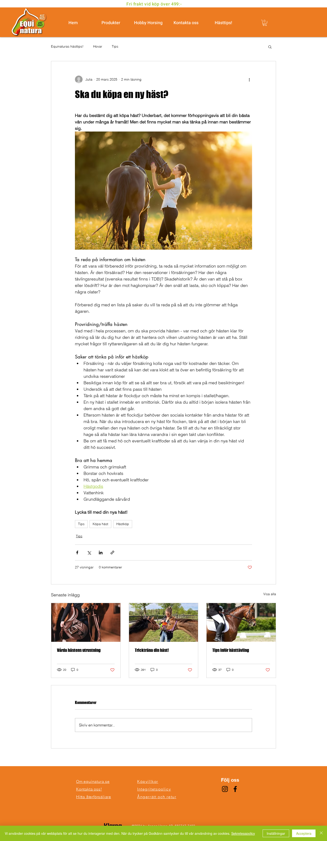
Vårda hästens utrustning (79, 650)
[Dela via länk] (112, 552)
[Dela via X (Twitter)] (89, 552)
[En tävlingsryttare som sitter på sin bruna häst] (241, 622)
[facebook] (235, 789)
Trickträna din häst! (152, 650)
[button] (264, 23)
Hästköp (122, 524)
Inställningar (276, 833)
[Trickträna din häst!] (163, 622)
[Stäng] (321, 833)
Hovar (97, 46)
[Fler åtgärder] (249, 79)
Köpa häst (100, 524)
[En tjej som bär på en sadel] (85, 622)
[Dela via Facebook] (77, 552)
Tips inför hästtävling (230, 650)
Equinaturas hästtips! (67, 46)
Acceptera (303, 833)
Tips (115, 46)
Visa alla (269, 594)
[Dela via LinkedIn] (100, 552)
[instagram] (225, 789)
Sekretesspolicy (243, 833)
